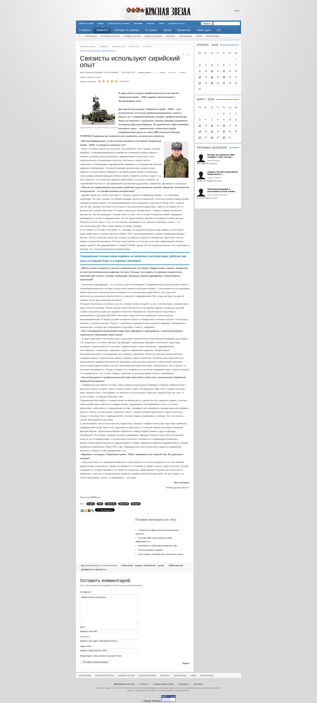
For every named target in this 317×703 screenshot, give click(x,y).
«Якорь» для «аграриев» (205, 181)
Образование (185, 36)
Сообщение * (86, 592)
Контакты (198, 684)
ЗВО (100, 504)
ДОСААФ (123, 504)
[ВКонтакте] (82, 510)
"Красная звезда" (88, 46)
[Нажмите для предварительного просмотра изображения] (99, 124)
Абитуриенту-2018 (176, 23)
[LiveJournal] (92, 510)
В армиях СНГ (118, 46)
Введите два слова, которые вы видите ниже (101, 656)
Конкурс (135, 504)
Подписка (184, 684)
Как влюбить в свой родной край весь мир (157, 546)
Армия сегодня (86, 23)
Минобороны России (124, 684)
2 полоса (214, 198)
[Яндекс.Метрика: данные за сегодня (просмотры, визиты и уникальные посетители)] (150, 701)
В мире (100, 23)
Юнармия (138, 23)
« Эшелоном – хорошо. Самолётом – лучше (142, 565)
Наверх (186, 663)
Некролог (171, 36)
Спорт (161, 23)
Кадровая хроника (153, 36)
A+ (189, 55)
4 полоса (147, 46)
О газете (144, 684)
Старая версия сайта (163, 684)
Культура (150, 23)
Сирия (199, 36)
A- (183, 55)
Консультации (212, 36)
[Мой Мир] (89, 510)
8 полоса (218, 181)
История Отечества (110, 36)
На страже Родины (203, 198)
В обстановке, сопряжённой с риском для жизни (160, 554)
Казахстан (134, 46)
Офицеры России (132, 36)
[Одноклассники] (86, 510)
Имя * (82, 627)
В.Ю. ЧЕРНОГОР (203, 164)
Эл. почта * (85, 637)
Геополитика (91, 36)
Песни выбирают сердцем (150, 550)
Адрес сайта (85, 646)
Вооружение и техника (119, 23)
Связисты (110, 504)
